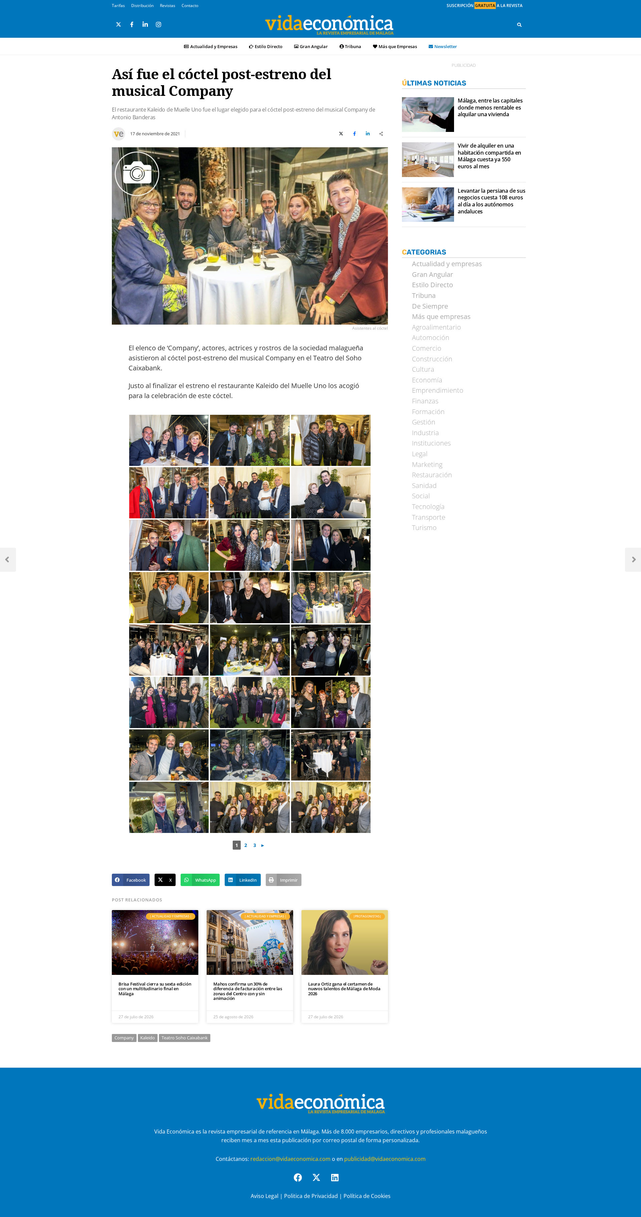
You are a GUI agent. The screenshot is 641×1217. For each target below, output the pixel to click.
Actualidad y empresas (447, 263)
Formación (428, 411)
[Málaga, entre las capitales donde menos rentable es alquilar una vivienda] (428, 114)
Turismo (424, 527)
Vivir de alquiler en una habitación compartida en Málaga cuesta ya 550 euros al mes (489, 156)
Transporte (428, 517)
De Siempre (430, 306)
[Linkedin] (339, 1181)
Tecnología (428, 506)
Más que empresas (441, 316)
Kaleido (147, 1038)
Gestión (423, 422)
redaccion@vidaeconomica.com (290, 1159)
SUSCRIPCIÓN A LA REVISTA (484, 5)
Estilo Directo (268, 46)
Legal (420, 454)
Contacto (190, 5)
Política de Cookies (367, 1196)
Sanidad (424, 485)
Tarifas (118, 5)
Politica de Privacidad (311, 1196)
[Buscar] (519, 25)
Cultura (423, 369)
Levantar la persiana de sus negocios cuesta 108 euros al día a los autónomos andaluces (491, 201)
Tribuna (353, 46)
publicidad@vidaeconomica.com (385, 1159)
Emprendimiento (437, 390)
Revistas (167, 5)
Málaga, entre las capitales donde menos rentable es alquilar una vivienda (490, 107)
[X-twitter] (320, 1181)
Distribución (142, 5)
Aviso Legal (264, 1196)
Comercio (426, 348)
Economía (427, 380)
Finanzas (425, 401)
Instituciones (431, 443)
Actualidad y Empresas (213, 46)
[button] (131, 880)
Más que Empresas (398, 46)
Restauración (432, 475)
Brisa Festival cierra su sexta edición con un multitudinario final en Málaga (155, 989)
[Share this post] (381, 134)
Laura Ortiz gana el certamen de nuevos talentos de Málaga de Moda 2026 (344, 989)
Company (124, 1038)
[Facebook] (302, 1181)
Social (421, 496)
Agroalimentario (436, 327)
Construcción (432, 359)
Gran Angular (314, 46)
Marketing (427, 464)
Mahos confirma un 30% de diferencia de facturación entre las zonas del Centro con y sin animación (247, 991)
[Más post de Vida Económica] (118, 131)
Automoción (430, 337)
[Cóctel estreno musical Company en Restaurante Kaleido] (169, 440)
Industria (425, 432)
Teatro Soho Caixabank (185, 1038)
